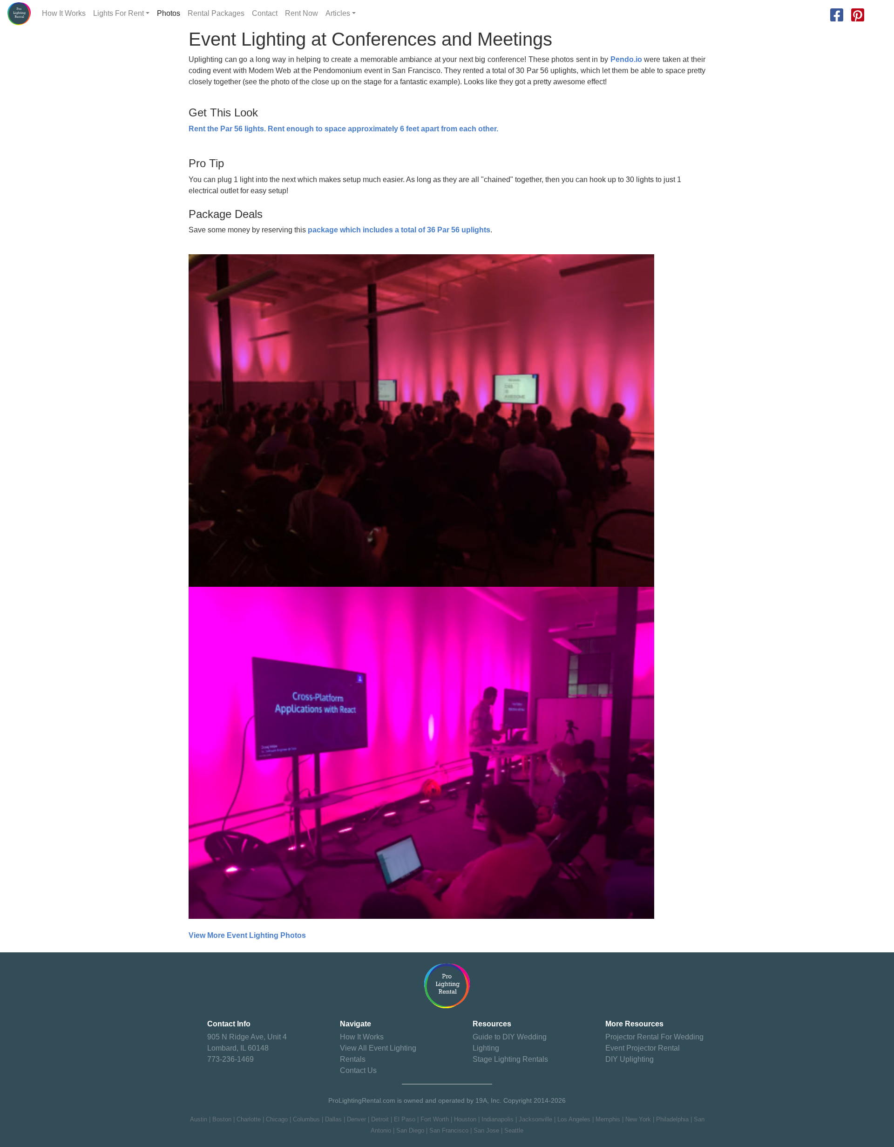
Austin (198, 1119)
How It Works (64, 13)
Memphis (608, 1119)
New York (638, 1119)
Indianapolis (497, 1119)
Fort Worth (434, 1119)
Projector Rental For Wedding (654, 1037)
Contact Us (358, 1070)
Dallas (333, 1119)
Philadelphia (672, 1119)
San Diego (410, 1130)
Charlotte (249, 1119)
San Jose (486, 1130)
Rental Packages (216, 13)
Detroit (380, 1119)
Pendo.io (626, 59)
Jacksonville (535, 1119)
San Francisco (448, 1130)
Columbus (306, 1119)
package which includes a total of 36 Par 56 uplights (399, 230)
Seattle (513, 1130)
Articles (337, 13)
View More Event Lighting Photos (247, 935)
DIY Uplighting (629, 1059)
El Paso (404, 1119)
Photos (168, 13)
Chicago (277, 1119)
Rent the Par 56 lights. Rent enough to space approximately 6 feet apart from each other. (343, 129)
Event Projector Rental (642, 1048)
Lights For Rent (118, 13)
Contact (265, 13)
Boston (221, 1119)
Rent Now (301, 13)
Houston (465, 1119)
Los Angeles (573, 1119)
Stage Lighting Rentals (510, 1059)
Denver (356, 1119)
